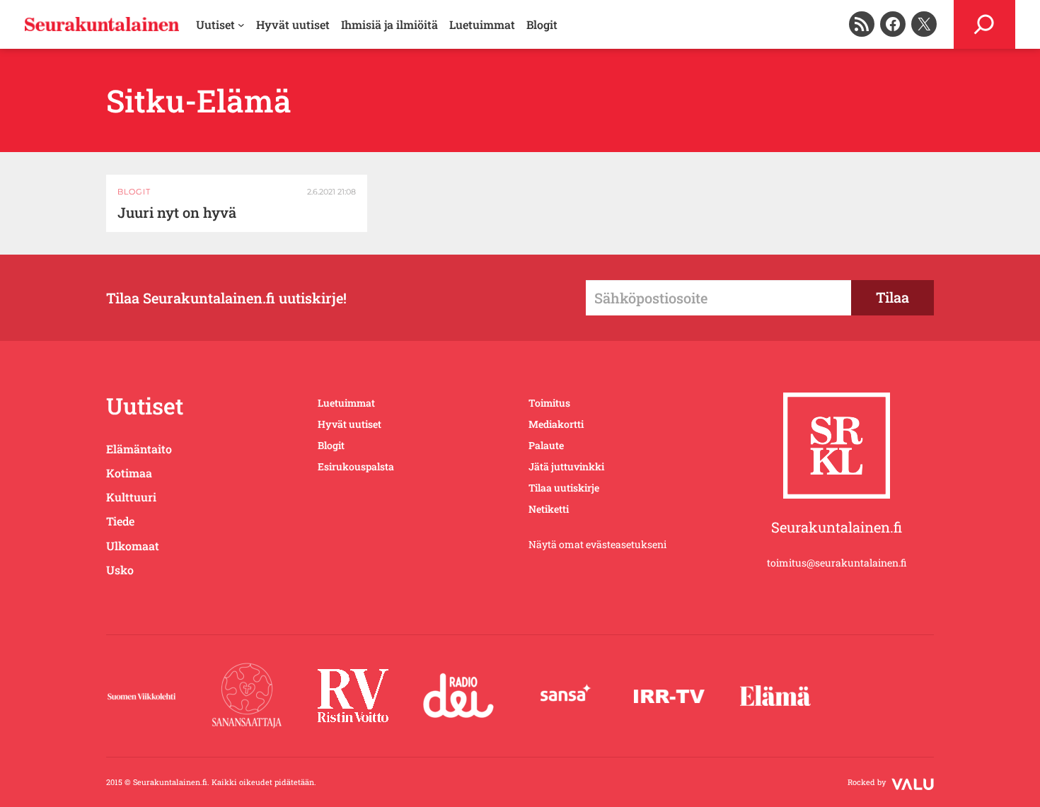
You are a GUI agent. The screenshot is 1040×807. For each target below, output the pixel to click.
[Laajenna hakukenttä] (984, 24)
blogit (134, 192)
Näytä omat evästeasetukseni (597, 544)
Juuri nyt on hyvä (176, 212)
